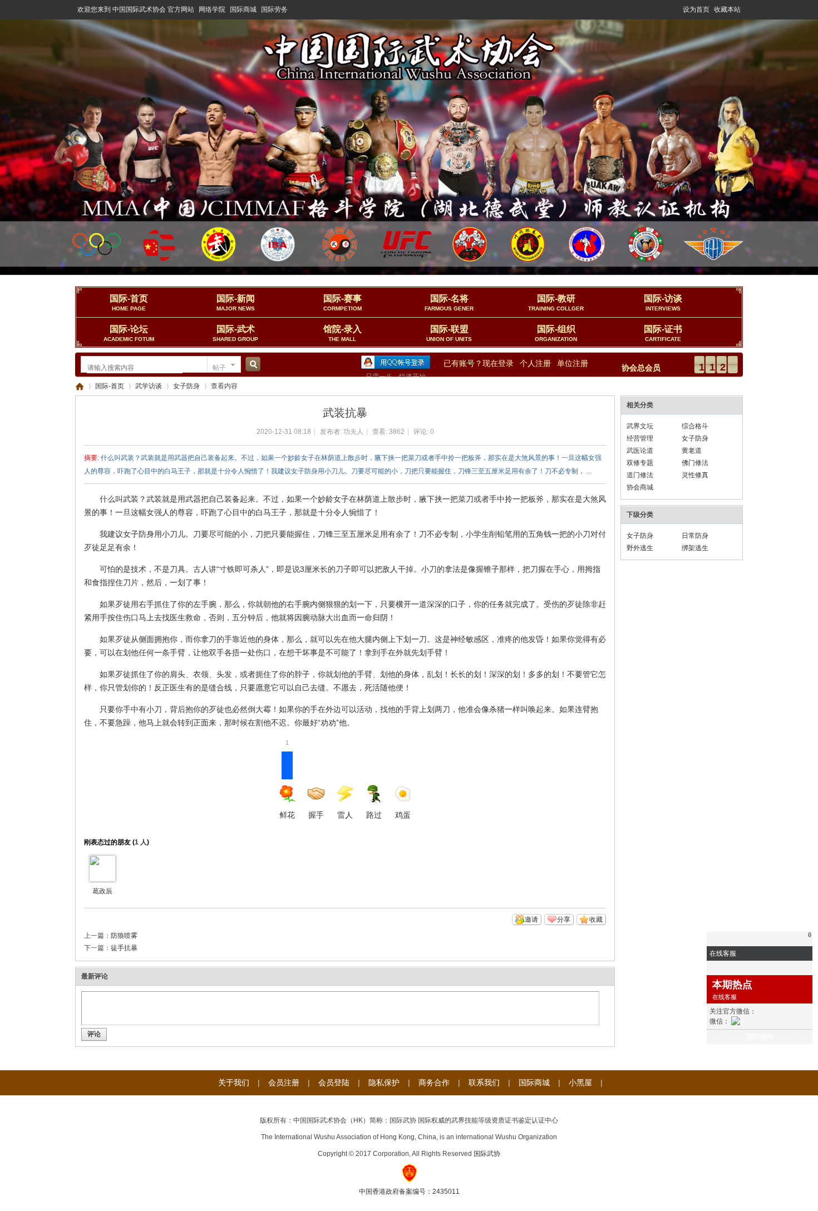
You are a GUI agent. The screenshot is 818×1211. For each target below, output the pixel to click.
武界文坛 (640, 426)
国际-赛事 (342, 303)
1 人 (141, 842)
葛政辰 (102, 891)
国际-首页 (129, 303)
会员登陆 (333, 1082)
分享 (563, 919)
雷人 (345, 814)
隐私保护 (384, 1082)
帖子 (219, 368)
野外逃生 (640, 548)
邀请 (531, 919)
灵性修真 (695, 475)
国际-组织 (556, 333)
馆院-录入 (342, 333)
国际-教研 (556, 303)
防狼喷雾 (124, 936)
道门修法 (640, 475)
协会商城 (640, 487)
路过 (374, 814)
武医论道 (640, 450)
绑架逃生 (695, 548)
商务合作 (434, 1082)
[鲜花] (102, 868)
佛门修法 (695, 463)
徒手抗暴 (124, 948)
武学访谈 (148, 386)
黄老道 (692, 450)
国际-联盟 (449, 333)
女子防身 (186, 386)
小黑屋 (580, 1082)
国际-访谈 (663, 303)
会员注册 (283, 1082)
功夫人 (353, 432)
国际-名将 (449, 303)
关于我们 (233, 1082)
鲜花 (287, 785)
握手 (316, 814)
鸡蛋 (403, 814)
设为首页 (696, 9)
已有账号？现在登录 (479, 363)
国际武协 (487, 1154)
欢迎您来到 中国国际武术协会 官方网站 (135, 9)
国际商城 (243, 9)
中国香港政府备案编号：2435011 (409, 1191)
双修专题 (640, 463)
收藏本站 (727, 9)
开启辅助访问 (678, 8)
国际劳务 (274, 9)
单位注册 (572, 363)
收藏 (596, 919)
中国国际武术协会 (79, 386)
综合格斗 (695, 426)
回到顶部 (759, 1037)
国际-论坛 (129, 333)
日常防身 (695, 536)
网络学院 (212, 9)
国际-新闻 (235, 303)
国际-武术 (235, 333)
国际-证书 (663, 333)
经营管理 (640, 438)
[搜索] (251, 368)
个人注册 (535, 363)
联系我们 (484, 1082)
